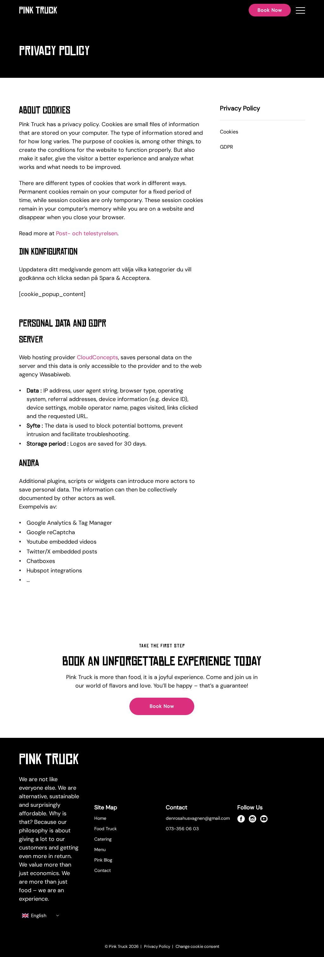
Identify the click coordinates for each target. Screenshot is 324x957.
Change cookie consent (197, 946)
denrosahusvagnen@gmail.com (198, 818)
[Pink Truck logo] (49, 760)
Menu (100, 849)
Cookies (229, 131)
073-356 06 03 (182, 828)
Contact (102, 870)
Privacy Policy (157, 946)
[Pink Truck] (38, 10)
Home (100, 818)
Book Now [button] (270, 10)
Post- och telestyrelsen (86, 233)
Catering (103, 839)
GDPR (226, 147)
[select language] (41, 916)
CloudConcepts (97, 357)
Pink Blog (103, 860)
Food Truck (105, 828)
